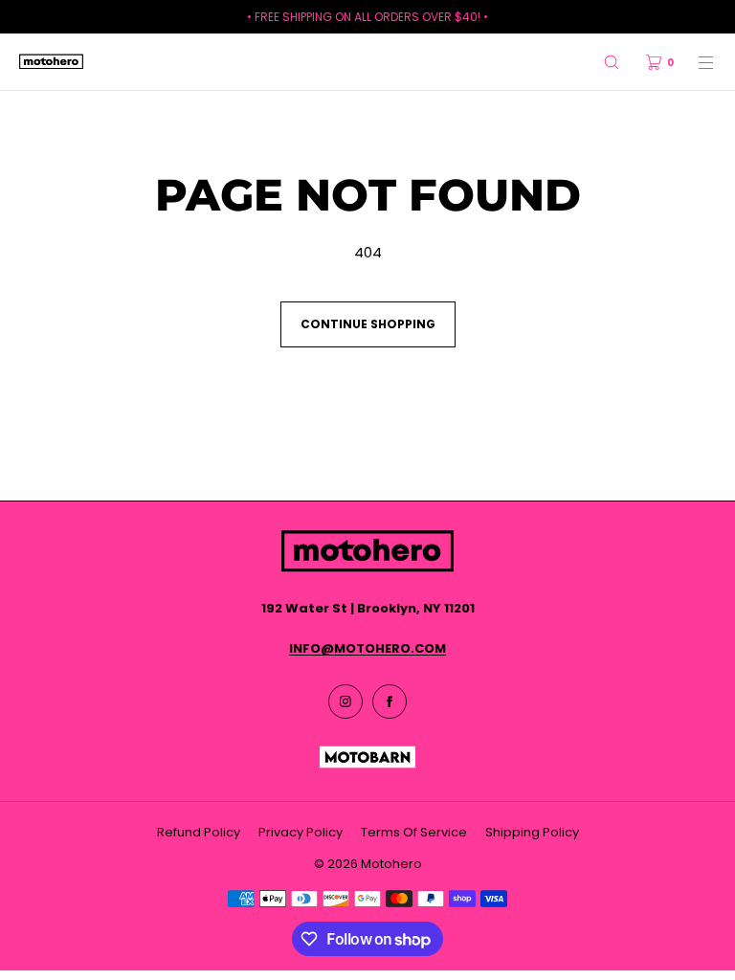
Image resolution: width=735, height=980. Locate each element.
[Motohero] (51, 62)
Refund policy (198, 832)
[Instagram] (345, 701)
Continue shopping (368, 324)
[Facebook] (389, 701)
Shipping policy (532, 832)
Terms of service (414, 832)
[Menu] (695, 61)
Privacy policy (300, 832)
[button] (611, 61)
